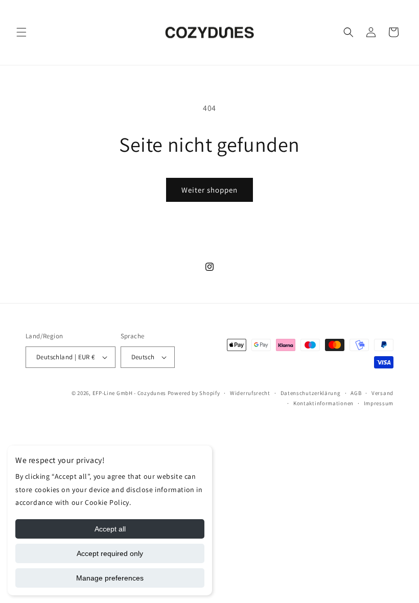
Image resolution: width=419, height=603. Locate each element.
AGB (356, 393)
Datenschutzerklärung (311, 393)
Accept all (110, 529)
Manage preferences (110, 578)
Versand (382, 393)
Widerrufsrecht (250, 393)
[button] (21, 32)
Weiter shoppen (209, 190)
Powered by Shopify (194, 393)
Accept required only (110, 553)
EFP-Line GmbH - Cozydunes (129, 393)
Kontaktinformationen (323, 403)
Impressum (378, 403)
